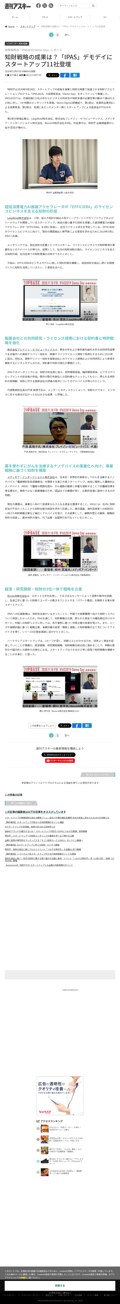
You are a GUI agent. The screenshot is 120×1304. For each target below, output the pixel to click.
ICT (75, 17)
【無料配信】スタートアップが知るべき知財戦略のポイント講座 (34, 822)
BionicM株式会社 (17, 596)
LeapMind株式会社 (18, 218)
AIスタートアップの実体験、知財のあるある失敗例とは (30, 827)
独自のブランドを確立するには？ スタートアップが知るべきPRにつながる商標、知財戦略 (46, 831)
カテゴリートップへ (99, 774)
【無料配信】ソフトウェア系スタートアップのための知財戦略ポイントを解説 (40, 854)
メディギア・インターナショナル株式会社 (31, 477)
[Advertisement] (60, 899)
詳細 (23, 1278)
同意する (60, 1285)
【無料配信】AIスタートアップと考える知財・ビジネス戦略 (32, 845)
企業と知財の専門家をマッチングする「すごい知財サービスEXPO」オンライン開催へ (44, 840)
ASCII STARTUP (33, 75)
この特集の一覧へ (23, 803)
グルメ (15, 17)
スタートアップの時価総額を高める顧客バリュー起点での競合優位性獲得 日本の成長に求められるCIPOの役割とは (57, 818)
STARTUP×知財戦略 (17, 43)
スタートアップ (45, 17)
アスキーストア (105, 17)
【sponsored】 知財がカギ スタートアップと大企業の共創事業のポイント (39, 865)
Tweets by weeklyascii (70, 990)
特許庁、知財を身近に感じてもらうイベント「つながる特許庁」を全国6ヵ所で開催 (43, 849)
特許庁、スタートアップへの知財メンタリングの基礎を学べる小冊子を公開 (39, 836)
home (11, 26)
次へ (67, 35)
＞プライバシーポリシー (60, 1293)
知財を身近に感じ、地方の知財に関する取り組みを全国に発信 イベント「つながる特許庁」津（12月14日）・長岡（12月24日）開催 (59, 859)
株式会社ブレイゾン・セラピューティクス (31, 349)
